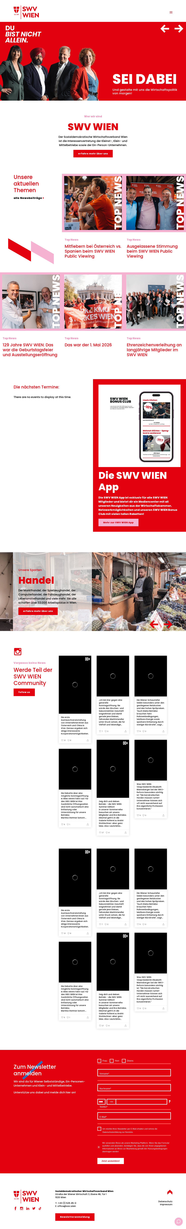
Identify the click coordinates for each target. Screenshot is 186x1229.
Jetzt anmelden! (110, 1161)
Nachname (105, 1088)
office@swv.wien (66, 1206)
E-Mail (103, 1116)
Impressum (166, 1204)
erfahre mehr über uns (93, 153)
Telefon (103, 1106)
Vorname (104, 1073)
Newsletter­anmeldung (75, 1216)
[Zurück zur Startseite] (26, 12)
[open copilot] (179, 1222)
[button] (171, 12)
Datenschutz (165, 1201)
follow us (24, 692)
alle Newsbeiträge (28, 198)
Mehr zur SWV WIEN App (118, 522)
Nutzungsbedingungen (157, 1149)
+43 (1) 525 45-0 (67, 1203)
